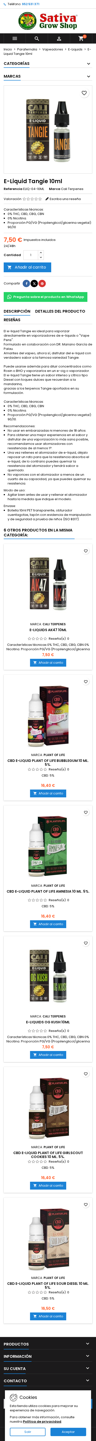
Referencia (13, 189)
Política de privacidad (42, 1421)
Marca (54, 189)
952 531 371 (30, 4)
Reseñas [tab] (12, 320)
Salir (27, 1431)
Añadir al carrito (26, 267)
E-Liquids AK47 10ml (48, 629)
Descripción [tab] (17, 311)
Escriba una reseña (65, 199)
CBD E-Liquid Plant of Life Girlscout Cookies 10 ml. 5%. (48, 1154)
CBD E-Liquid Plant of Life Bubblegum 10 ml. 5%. (48, 762)
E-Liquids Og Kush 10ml (48, 1022)
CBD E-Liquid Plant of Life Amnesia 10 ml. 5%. (48, 891)
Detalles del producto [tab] (60, 311)
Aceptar (68, 1431)
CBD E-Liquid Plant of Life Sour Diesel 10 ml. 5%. (48, 1285)
